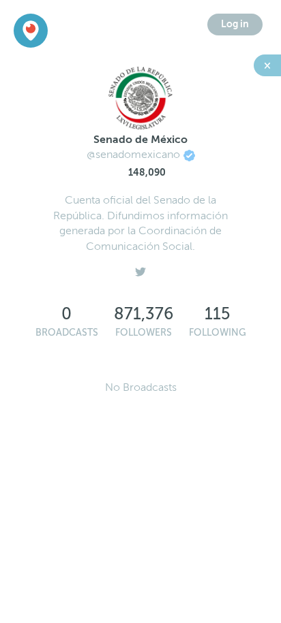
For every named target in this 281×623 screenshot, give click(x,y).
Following (217, 333)
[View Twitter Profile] (140, 268)
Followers (143, 333)
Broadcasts (66, 333)
